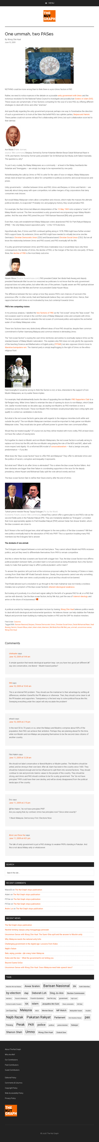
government (63, 998)
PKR (31, 1024)
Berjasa (31, 624)
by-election (13, 993)
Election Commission (75, 993)
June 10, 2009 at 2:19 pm (19, 722)
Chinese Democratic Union (45, 624)
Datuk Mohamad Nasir (81, 624)
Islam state (37, 627)
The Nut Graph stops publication (28, 890)
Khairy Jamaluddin (68, 1004)
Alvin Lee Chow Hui (17, 835)
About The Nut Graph (13, 1049)
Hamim (14, 627)
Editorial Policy (10, 1078)
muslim (88, 1011)
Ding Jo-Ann (57, 993)
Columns (17, 622)
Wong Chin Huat (67, 609)
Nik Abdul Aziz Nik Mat (58, 627)
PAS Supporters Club (80, 399)
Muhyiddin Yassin (76, 1011)
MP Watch (61, 1010)
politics (51, 1025)
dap (26, 993)
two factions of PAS (45, 313)
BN (74, 986)
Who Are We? (10, 1055)
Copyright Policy (11, 1088)
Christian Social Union (68, 237)
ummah (74, 627)
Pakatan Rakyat (39, 1017)
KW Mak (79, 1004)
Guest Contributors (12, 1070)
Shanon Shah (14, 1032)
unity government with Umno (70, 95)
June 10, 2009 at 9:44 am (19, 657)
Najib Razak (14, 1017)
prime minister (63, 1025)
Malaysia (26, 1010)
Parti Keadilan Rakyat (75, 1018)
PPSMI (58, 344)
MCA (37, 1011)
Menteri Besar (47, 1011)
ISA (26, 1004)
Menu (51, 3)
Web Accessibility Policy (14, 1093)
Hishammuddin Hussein (13, 1004)
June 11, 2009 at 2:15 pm (19, 803)
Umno (30, 1032)
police (41, 1024)
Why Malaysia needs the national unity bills (23, 939)
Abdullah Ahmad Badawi (13, 986)
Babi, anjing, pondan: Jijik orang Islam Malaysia (24, 953)
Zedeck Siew (61, 1032)
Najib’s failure (10, 948)
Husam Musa (22, 627)
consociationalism (58, 446)
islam (30, 627)
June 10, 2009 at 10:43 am (20, 686)
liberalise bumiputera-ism (16, 347)
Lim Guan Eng (11, 1011)
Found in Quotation (37, 998)
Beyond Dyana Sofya (13, 963)
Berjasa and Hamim (81, 114)
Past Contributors (11, 1065)
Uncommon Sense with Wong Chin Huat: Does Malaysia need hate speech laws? (39, 967)
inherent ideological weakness (61, 587)
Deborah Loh (39, 993)
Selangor (74, 1025)
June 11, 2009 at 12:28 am (20, 758)
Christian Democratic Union (25, 237)
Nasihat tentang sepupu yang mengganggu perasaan (27, 930)
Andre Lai (9, 908)
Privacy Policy (10, 1098)
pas (68, 627)
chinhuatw (13, 653)
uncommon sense (85, 627)
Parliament (59, 1017)
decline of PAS (19, 253)
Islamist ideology (80, 596)
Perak (20, 1025)
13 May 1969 (63, 209)
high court (74, 998)
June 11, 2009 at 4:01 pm (19, 838)
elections (9, 998)
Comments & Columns (13, 1083)
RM (10, 683)
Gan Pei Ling (51, 998)
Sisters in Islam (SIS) (84, 99)
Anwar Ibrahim (32, 986)
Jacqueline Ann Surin (50, 1004)
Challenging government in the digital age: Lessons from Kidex (31, 944)
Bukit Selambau (84, 986)
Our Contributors (11, 1060)
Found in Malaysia (21, 998)
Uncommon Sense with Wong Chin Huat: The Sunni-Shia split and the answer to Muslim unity (43, 934)
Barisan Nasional (21, 624)
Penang (9, 1025)
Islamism (45, 627)
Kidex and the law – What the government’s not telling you (29, 958)
